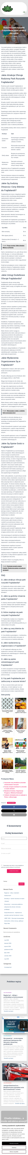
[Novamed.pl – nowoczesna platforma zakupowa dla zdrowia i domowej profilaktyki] (15, 1024)
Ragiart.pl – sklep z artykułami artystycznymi (13, 996)
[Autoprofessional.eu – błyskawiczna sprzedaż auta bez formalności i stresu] (15, 1071)
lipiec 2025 (7, 952)
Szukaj (5, 881)
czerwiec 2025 (7, 955)
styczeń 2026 (7, 946)
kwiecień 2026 (7, 943)
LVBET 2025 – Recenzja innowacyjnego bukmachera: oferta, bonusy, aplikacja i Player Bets (14, 921)
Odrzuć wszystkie (14, 1151)
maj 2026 (6, 940)
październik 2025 (8, 949)
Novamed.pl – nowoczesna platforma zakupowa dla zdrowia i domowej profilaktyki (13, 907)
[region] (14, 1139)
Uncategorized (11, 802)
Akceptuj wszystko (14, 1143)
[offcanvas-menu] (24, 12)
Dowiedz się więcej (8, 1011)
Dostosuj (14, 1147)
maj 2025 (6, 959)
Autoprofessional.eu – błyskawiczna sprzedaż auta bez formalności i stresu (14, 1087)
